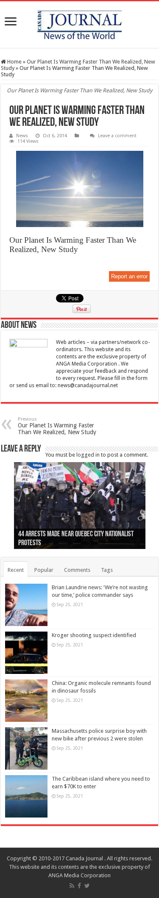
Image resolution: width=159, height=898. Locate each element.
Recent (16, 570)
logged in (88, 455)
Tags (107, 570)
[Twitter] (87, 886)
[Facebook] (79, 886)
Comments (77, 570)
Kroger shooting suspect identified (94, 635)
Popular (43, 570)
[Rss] (72, 886)
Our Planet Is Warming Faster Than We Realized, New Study (57, 425)
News (22, 136)
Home (14, 61)
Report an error (129, 276)
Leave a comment (117, 136)
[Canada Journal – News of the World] (79, 24)
